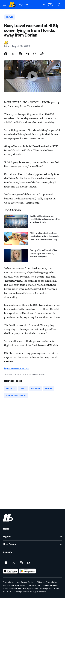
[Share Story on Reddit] (20, 54)
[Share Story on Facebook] (5, 54)
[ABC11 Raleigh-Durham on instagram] (21, 563)
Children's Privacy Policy (47, 582)
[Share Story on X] (13, 54)
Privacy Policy (8, 582)
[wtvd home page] (8, 517)
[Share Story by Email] (34, 54)
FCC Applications (30, 588)
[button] (4, 4)
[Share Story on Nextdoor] (27, 54)
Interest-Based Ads (50, 585)
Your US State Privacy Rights (15, 585)
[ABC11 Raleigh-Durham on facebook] (6, 563)
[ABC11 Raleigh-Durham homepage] (12, 4)
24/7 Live (23, 4)
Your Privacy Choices (25, 582)
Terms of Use (34, 585)
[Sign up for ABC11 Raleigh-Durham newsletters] (29, 563)
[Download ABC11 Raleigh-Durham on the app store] (10, 571)
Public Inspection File (12, 588)
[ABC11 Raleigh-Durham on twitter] (13, 563)
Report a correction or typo (16, 368)
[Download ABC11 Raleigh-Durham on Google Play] (27, 571)
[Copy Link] (42, 54)
